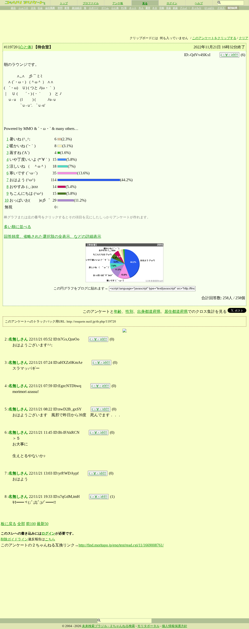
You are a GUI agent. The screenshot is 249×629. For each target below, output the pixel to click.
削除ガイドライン (14, 539)
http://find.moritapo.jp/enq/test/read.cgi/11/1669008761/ (121, 545)
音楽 (168, 8)
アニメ (183, 8)
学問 (60, 8)
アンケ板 (117, 3)
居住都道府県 (176, 311)
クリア (243, 38)
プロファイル (91, 3)
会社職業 (50, 8)
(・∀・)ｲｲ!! (229, 55)
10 (7, 200)
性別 (129, 311)
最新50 (42, 524)
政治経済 (77, 8)
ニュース (23, 8)
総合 (13, 8)
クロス (221, 8)
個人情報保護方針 (174, 626)
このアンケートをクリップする (214, 38)
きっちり (196, 8)
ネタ (154, 8)
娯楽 (175, 8)
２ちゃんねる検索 (122, 626)
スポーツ (93, 8)
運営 (147, 8)
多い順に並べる (17, 227)
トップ (64, 3)
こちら (50, 539)
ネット (132, 8)
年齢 (118, 311)
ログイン (172, 3)
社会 (40, 8)
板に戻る (8, 524)
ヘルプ (199, 3)
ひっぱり (209, 8)
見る (145, 3)
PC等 (124, 8)
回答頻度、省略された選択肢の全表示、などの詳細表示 (52, 236)
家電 (66, 8)
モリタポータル (148, 626)
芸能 (161, 8)
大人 (141, 8)
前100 (31, 524)
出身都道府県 (148, 311)
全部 (21, 524)
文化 (33, 8)
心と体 (115, 8)
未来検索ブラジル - (96, 626)
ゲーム (105, 8)
